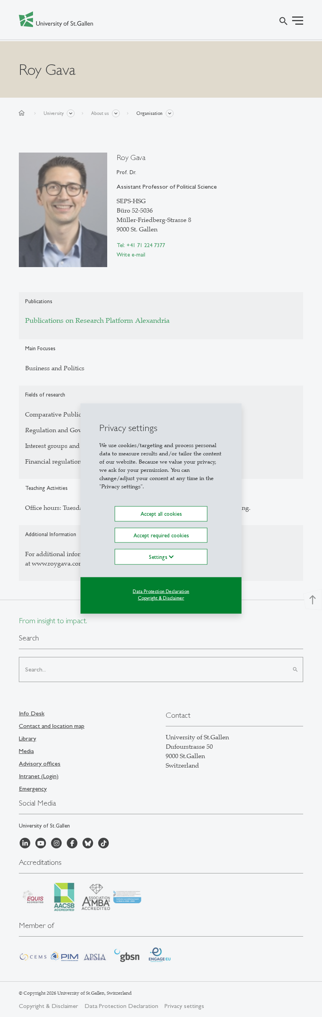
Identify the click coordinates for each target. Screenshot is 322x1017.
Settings (159, 556)
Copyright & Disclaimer (161, 597)
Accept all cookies (161, 514)
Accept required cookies (161, 535)
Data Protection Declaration (161, 591)
